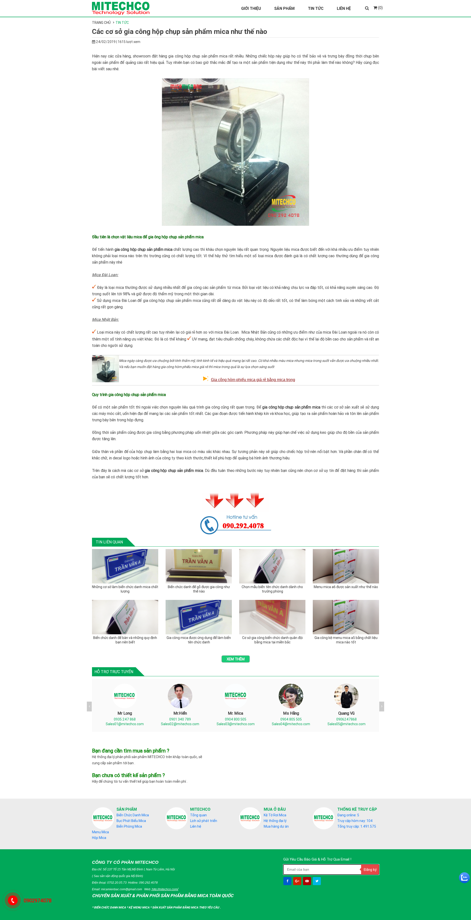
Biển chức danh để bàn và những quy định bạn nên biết (125, 640)
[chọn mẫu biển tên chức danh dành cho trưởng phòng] (272, 566)
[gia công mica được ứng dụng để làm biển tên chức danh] (199, 617)
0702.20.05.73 (117, 882)
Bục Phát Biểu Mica (131, 821)
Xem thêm (236, 659)
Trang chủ (101, 22)
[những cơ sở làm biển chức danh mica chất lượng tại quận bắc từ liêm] (125, 566)
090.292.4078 (148, 882)
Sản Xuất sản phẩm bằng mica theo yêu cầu (186, 907)
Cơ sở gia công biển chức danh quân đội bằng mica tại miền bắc (272, 640)
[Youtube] (307, 881)
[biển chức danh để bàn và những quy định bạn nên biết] (125, 617)
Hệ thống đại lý (275, 821)
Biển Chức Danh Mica (133, 815)
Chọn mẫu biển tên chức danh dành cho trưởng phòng (272, 589)
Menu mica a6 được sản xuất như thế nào (346, 587)
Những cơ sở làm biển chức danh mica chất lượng (125, 589)
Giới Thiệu (251, 8)
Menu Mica (100, 832)
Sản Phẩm (284, 8)
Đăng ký (370, 869)
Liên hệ (195, 826)
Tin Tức (316, 8)
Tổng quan (198, 815)
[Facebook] (287, 881)
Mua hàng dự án (276, 826)
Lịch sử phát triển (203, 821)
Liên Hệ (344, 8)
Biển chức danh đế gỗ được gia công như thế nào (199, 589)
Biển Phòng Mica (129, 826)
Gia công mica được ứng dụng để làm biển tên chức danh (199, 640)
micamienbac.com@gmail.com (121, 889)
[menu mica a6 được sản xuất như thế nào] (346, 566)
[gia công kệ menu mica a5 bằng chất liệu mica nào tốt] (346, 617)
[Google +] (297, 881)
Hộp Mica (99, 837)
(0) (380, 7)
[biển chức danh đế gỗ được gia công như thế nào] (199, 566)
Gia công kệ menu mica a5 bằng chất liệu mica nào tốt (346, 640)
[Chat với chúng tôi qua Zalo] (464, 877)
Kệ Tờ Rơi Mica (275, 815)
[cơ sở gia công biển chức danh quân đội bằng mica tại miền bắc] (272, 617)
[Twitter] (317, 881)
